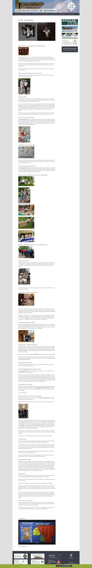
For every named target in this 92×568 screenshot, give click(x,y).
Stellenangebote (63, 14)
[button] (27, 31)
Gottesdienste (35, 14)
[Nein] (90, 566)
